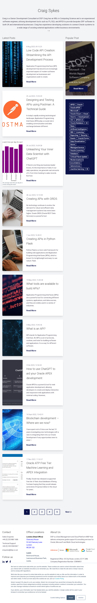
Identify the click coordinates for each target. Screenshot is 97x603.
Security (84, 135)
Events (73, 138)
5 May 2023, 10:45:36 (34, 325)
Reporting (74, 135)
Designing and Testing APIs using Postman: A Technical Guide (40, 104)
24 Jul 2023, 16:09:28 (34, 146)
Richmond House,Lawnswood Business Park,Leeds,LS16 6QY (36, 558)
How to (73, 117)
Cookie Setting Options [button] (57, 598)
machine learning (77, 169)
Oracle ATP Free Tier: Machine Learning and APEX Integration (39, 467)
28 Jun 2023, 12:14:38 (34, 195)
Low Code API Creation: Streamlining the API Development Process (40, 55)
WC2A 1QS (30, 547)
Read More (31, 82)
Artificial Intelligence (78, 129)
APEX (72, 105)
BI (87, 169)
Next (67, 512)
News (72, 126)
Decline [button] (80, 598)
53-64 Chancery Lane (34, 542)
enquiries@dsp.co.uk (10, 550)
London (29, 545)
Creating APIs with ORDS (41, 198)
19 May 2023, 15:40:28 (34, 280)
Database (74, 154)
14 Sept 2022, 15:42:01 (34, 414)
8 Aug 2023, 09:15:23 (34, 47)
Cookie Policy (59, 579)
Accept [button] (71, 598)
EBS (71, 132)
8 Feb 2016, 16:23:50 (77, 82)
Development (83, 117)
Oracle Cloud (75, 114)
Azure (72, 144)
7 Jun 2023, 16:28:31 (34, 235)
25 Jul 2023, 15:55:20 (34, 96)
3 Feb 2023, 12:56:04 (34, 365)
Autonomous (75, 166)
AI (87, 123)
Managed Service (77, 148)
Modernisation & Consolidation (76, 161)
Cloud (85, 114)
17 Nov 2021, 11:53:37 (34, 459)
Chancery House (32, 539)
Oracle (79, 105)
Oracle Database (76, 123)
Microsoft (72, 61)
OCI (71, 120)
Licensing (80, 132)
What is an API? (35, 328)
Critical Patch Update (78, 157)
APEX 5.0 (79, 120)
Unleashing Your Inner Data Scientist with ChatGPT (39, 154)
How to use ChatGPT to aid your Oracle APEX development (40, 373)
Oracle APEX (75, 108)
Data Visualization (77, 141)
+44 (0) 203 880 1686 (10, 539)
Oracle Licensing (77, 151)
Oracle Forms (83, 138)
